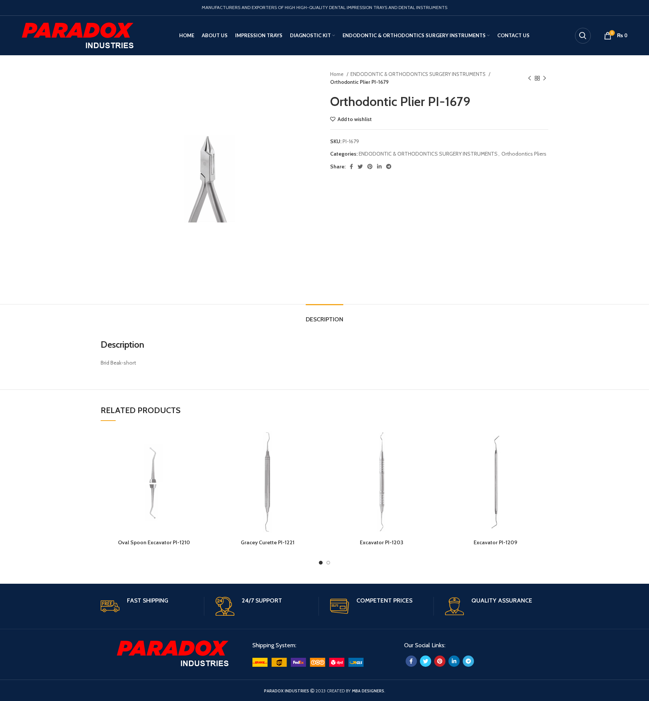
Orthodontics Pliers (523, 153)
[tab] (324, 315)
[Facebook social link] (351, 166)
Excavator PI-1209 (495, 542)
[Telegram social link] (389, 166)
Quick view (201, 458)
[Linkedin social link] (379, 166)
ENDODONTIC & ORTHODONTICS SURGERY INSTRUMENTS (418, 74)
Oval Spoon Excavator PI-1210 (154, 542)
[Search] (583, 35)
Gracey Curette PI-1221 (267, 542)
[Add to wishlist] (201, 441)
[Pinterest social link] (370, 166)
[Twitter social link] (360, 166)
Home (337, 74)
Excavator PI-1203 (381, 542)
